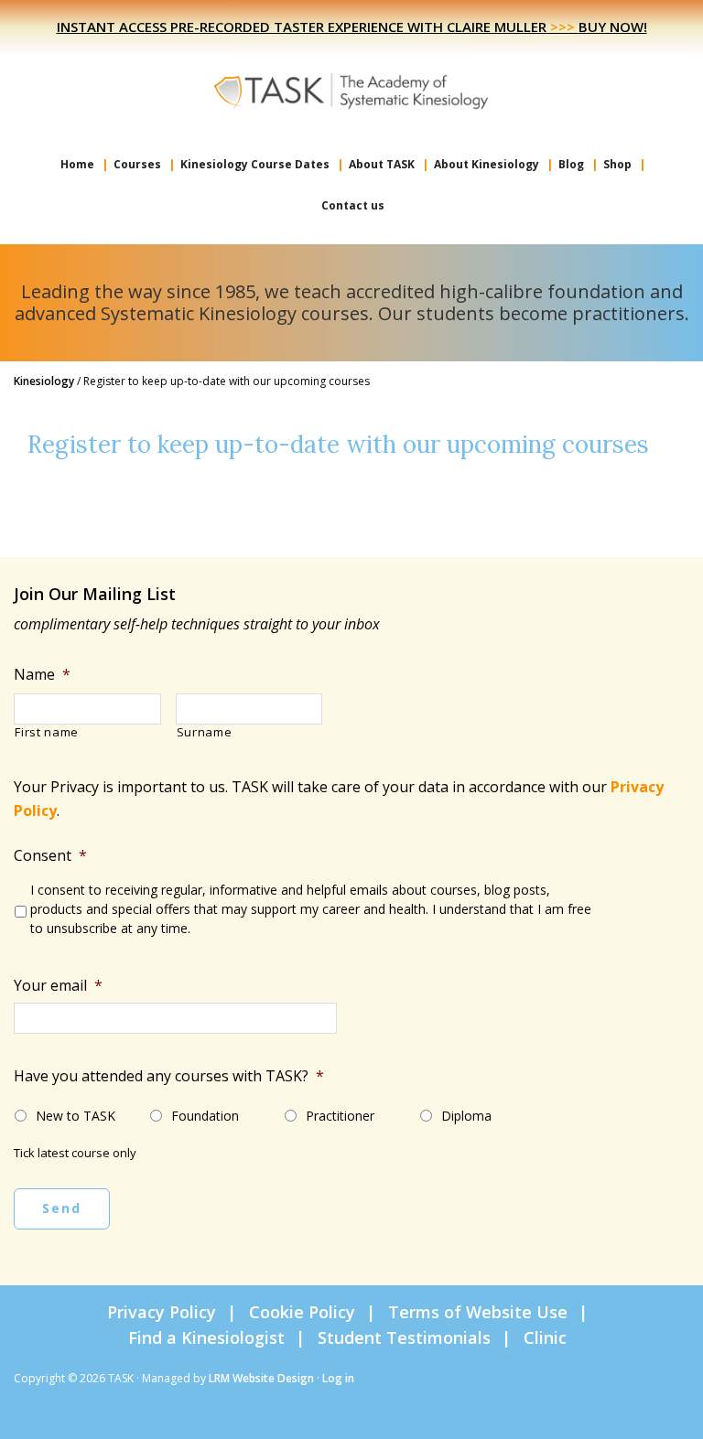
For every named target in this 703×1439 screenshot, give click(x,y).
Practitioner (340, 1115)
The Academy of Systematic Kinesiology (351, 89)
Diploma (466, 1115)
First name (47, 732)
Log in (338, 1378)
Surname (205, 732)
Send (61, 1208)
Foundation (205, 1115)
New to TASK (75, 1115)
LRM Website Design (261, 1378)
